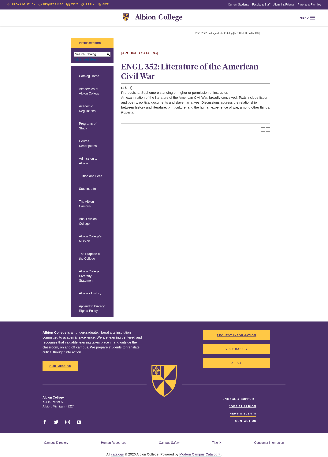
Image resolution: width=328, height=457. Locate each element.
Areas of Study (23, 4)
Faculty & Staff (261, 4)
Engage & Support (239, 398)
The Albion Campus (86, 204)
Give (105, 4)
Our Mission (60, 366)
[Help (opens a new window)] (268, 55)
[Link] (152, 17)
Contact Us (245, 420)
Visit (74, 4)
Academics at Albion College (89, 91)
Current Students (238, 4)
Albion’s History (90, 293)
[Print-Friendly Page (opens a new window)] (263, 55)
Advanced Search (87, 59)
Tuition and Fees (90, 176)
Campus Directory (56, 442)
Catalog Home (89, 76)
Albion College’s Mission (90, 239)
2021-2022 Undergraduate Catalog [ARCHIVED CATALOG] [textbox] (227, 33)
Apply (90, 4)
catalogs (117, 454)
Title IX (217, 442)
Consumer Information (269, 442)
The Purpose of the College (90, 256)
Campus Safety (169, 442)
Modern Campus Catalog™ (200, 454)
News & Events (243, 413)
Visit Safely (237, 349)
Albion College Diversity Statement (89, 275)
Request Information (236, 335)
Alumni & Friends (284, 4)
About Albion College (88, 221)
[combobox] (232, 33)
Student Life (87, 189)
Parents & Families (309, 4)
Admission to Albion (88, 161)
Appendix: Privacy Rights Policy (92, 308)
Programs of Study (87, 126)
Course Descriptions (88, 143)
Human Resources (113, 442)
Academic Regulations (87, 108)
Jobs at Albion (242, 406)
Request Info (53, 4)
